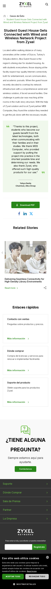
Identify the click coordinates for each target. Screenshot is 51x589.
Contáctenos (25, 469)
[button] (25, 584)
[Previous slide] (2, 252)
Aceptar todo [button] (13, 576)
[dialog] (25, 571)
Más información (16, 338)
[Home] (4, 16)
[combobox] (47, 557)
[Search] (47, 4)
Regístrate (39, 547)
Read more (10, 288)
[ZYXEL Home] (25, 4)
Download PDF (27, 205)
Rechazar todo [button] (37, 576)
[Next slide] (48, 252)
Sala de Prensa (11, 501)
